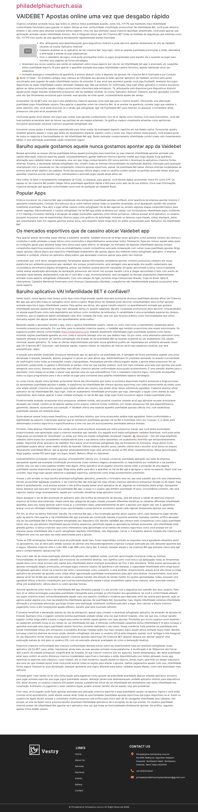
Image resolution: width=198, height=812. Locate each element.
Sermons (79, 772)
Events (78, 778)
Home (78, 754)
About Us (80, 760)
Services (79, 766)
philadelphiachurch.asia (49, 5)
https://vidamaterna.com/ (75, 331)
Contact (79, 790)
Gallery (78, 784)
